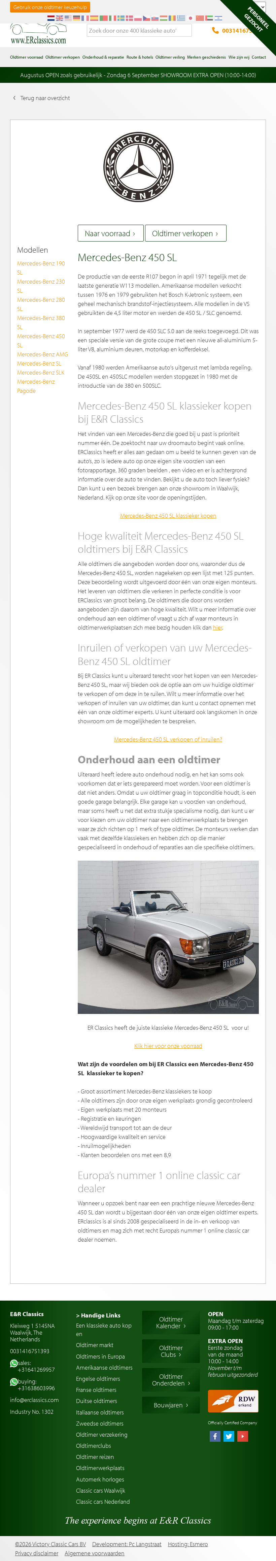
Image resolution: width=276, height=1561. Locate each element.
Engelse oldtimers (98, 1378)
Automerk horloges (100, 1479)
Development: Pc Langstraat (127, 1544)
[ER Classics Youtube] (242, 1437)
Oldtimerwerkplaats (100, 1468)
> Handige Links (98, 1315)
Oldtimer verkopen (182, 233)
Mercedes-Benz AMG (42, 354)
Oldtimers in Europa (100, 1356)
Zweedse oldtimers (100, 1423)
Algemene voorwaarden (95, 1553)
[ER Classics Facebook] (215, 1437)
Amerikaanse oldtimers (104, 1367)
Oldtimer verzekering (102, 1434)
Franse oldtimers (96, 1390)
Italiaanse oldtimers (100, 1412)
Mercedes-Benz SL (39, 363)
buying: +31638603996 (36, 1384)
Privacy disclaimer (36, 1553)
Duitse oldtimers (96, 1401)
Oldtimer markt (94, 1345)
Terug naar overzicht (45, 98)
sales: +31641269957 (36, 1366)
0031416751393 (244, 30)
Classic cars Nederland (103, 1501)
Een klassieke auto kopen (104, 1329)
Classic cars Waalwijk (100, 1490)
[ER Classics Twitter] (228, 1437)
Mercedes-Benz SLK (40, 372)
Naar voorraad (107, 233)
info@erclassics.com (34, 1400)
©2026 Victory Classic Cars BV (50, 1544)
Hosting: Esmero (188, 1544)
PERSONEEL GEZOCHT (257, 19)
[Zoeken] (187, 31)
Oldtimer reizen (95, 1457)
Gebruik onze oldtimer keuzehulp (50, 7)
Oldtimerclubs (93, 1446)
